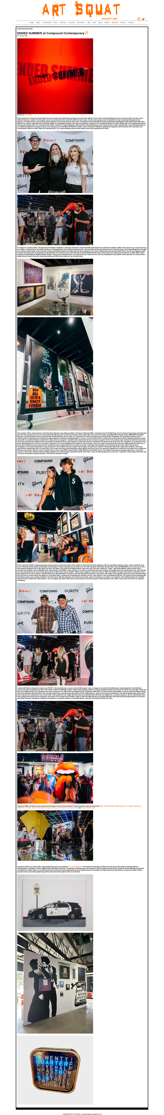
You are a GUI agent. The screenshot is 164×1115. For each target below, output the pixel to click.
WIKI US (123, 22)
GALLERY (72, 22)
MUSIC (100, 22)
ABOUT (38, 22)
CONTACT (131, 22)
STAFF (56, 22)
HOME (32, 22)
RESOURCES (81, 22)
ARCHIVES (115, 22)
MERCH (107, 22)
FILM (94, 22)
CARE (88, 22)
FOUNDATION (47, 22)
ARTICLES (63, 22)
